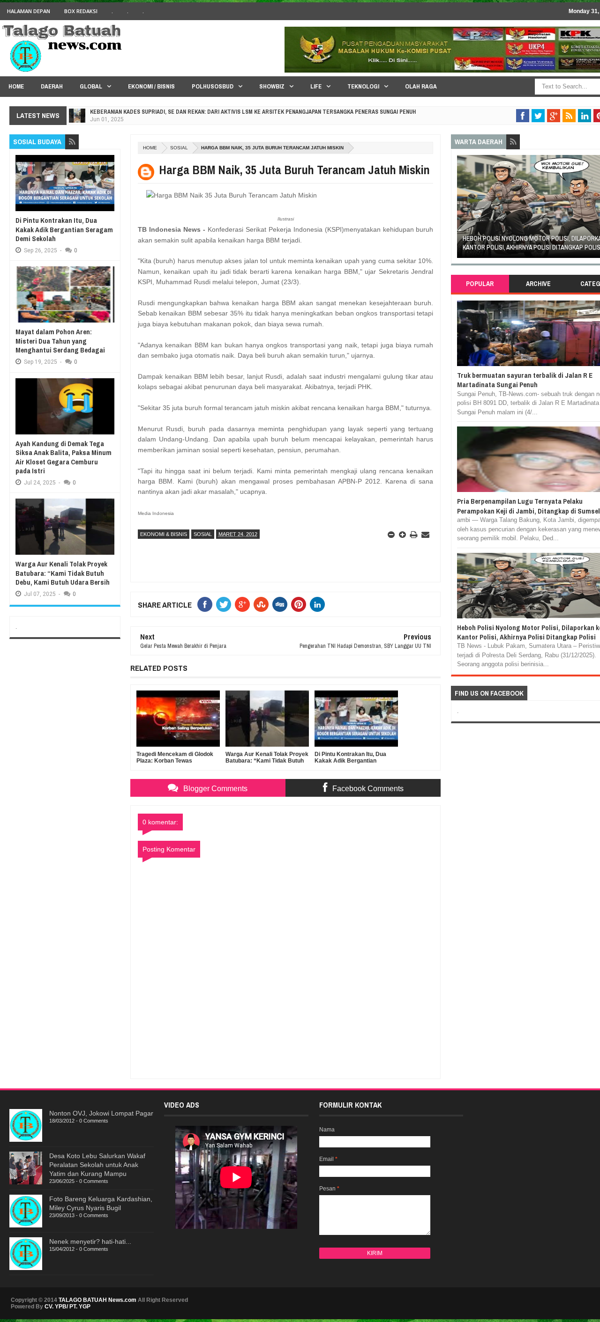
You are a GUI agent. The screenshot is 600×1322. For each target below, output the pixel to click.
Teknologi (363, 86)
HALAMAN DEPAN (28, 11)
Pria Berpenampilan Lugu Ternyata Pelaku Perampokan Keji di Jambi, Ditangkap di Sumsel (528, 505)
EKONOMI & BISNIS (163, 534)
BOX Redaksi (81, 11)
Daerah (52, 86)
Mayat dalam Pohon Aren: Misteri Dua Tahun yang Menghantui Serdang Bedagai (60, 341)
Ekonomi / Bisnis (151, 86)
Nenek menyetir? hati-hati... (90, 1241)
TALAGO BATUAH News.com (97, 1300)
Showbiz (272, 86)
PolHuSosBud (212, 86)
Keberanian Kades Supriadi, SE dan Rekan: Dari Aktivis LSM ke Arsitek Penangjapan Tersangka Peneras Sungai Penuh (253, 112)
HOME (16, 86)
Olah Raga (421, 86)
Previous (462, 209)
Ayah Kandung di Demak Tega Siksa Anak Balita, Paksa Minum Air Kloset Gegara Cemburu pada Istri (63, 457)
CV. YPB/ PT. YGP (67, 1306)
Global (91, 86)
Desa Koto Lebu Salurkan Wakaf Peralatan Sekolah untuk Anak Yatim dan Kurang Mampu (97, 1164)
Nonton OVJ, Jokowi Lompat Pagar (101, 1113)
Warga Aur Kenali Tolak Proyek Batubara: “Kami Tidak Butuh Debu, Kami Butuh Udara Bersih (62, 573)
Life (316, 86)
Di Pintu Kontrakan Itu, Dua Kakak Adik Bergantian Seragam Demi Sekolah (64, 229)
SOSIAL (179, 147)
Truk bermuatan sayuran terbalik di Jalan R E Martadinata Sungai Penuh (524, 379)
